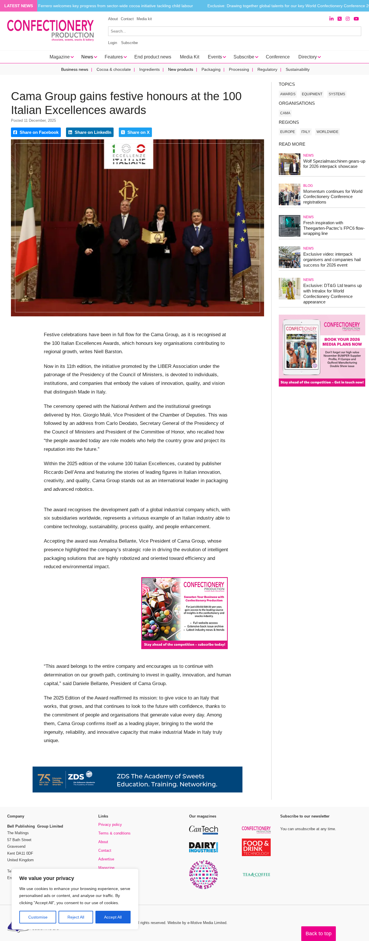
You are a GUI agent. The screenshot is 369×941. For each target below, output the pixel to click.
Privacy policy (110, 824)
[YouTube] (356, 18)
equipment (312, 94)
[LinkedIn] (332, 18)
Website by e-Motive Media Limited (196, 923)
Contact (127, 19)
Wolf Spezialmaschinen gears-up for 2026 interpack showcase (334, 164)
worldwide (327, 132)
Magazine (106, 868)
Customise (38, 917)
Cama (285, 113)
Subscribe (129, 43)
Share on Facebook (38, 132)
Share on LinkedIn (92, 132)
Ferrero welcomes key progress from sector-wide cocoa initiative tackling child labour (115, 6)
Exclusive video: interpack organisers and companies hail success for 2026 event (332, 259)
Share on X (138, 132)
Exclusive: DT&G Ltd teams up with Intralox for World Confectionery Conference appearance (332, 293)
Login (112, 43)
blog (308, 186)
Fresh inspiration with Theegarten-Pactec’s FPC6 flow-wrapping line (334, 228)
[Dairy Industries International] (203, 851)
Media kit (144, 19)
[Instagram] (348, 18)
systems (337, 94)
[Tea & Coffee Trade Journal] (256, 877)
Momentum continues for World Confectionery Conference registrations (332, 197)
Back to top (319, 933)
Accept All (113, 917)
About (113, 19)
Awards (287, 94)
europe (287, 132)
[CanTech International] (203, 833)
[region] (75, 899)
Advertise (106, 859)
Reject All (75, 917)
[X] (340, 18)
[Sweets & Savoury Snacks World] (203, 888)
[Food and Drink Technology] (256, 855)
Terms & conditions (114, 833)
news (308, 155)
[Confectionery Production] (256, 832)
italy (305, 132)
